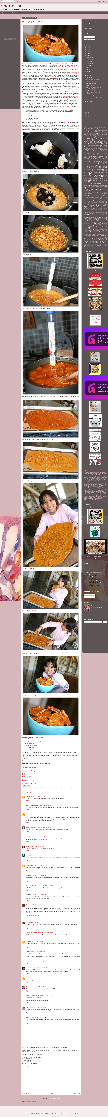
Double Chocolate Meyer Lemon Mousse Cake (93, 93)
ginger (85, 181)
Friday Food (103, 479)
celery (104, 143)
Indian (98, 189)
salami (104, 219)
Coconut (94, 156)
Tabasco (85, 234)
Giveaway (98, 181)
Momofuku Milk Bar (101, 201)
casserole (86, 143)
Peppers (93, 211)
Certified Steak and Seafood (94, 145)
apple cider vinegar (102, 128)
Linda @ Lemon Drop (31, 827)
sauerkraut (105, 220)
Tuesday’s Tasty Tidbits (93, 497)
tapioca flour (97, 234)
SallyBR (28, 951)
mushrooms (102, 202)
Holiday (52, 788)
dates (93, 169)
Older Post (77, 1093)
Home (5, 12)
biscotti (95, 135)
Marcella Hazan (88, 198)
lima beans (86, 193)
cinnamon (101, 155)
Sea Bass (97, 222)
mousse (85, 202)
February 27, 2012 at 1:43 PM (37, 846)
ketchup (85, 192)
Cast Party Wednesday (97, 474)
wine (105, 242)
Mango (101, 197)
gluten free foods (30, 1017)
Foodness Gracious (100, 478)
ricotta (105, 218)
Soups (85, 228)
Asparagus (104, 130)
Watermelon (86, 239)
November (88, 59)
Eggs (102, 172)
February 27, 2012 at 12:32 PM (45, 805)
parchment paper (43, 439)
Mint (89, 201)
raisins (101, 215)
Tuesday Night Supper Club (95, 496)
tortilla (85, 236)
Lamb (99, 192)
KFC (89, 192)
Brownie (91, 138)
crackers (87, 163)
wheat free (73, 788)
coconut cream (87, 157)
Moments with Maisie (53, 65)
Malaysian (89, 197)
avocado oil (92, 131)
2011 (86, 104)
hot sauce (94, 188)
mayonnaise (104, 198)
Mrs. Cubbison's (91, 202)
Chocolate (86, 153)
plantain (93, 212)
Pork (98, 213)
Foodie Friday (92, 478)
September (89, 63)
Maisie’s (24, 66)
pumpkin (91, 215)
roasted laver (86, 219)
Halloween (98, 186)
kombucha (94, 192)
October (88, 61)
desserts (99, 169)
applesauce (87, 130)
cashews (98, 142)
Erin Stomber (29, 967)
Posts (86, 37)
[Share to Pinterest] (30, 786)
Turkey (89, 237)
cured (91, 167)
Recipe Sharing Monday (99, 489)
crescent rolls (91, 166)
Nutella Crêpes (25, 774)
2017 (86, 47)
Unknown (28, 941)
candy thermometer (30, 308)
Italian (86, 190)
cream (92, 165)
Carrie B (28, 796)
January (88, 101)
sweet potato (91, 233)
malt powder (95, 197)
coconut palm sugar (88, 158)
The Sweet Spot (97, 493)
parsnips (100, 208)
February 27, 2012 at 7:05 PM (47, 932)
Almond (90, 127)
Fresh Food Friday (88, 479)
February (88, 77)
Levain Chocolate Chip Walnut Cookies (31, 771)
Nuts (56, 788)
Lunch (91, 195)
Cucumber (86, 167)
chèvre (97, 146)
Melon (86, 200)
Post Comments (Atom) (54, 1098)
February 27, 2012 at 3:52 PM (39, 875)
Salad (98, 219)
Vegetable (86, 238)
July (87, 67)
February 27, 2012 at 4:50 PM (35, 904)
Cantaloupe (102, 141)
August (88, 65)
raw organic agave (42, 741)
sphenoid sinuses (44, 75)
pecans (105, 209)
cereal (85, 145)
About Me (12, 12)
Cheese (105, 145)
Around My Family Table (100, 473)
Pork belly (103, 213)
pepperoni (87, 210)
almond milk (104, 127)
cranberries (94, 164)
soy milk (86, 229)
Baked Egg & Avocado (91, 83)
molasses (94, 201)
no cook (85, 205)
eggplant (95, 172)
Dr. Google (68, 83)
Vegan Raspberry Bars (64, 123)
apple (95, 128)
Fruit (103, 178)
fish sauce (98, 175)
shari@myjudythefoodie (32, 805)
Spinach (105, 229)
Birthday (103, 134)
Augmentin (67, 75)
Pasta (105, 208)
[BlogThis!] (25, 786)
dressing (90, 170)
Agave (31, 171)
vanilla (103, 237)
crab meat (105, 162)
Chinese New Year (95, 152)
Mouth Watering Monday (98, 487)
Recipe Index (21, 12)
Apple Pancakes (90, 85)
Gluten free (47, 788)
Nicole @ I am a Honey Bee (32, 995)
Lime (90, 193)
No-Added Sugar (93, 205)
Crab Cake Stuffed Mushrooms (93, 79)
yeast (86, 245)
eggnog (88, 172)
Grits (93, 186)
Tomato (102, 235)
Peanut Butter (94, 209)
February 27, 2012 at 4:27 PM (39, 894)
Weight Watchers (95, 239)
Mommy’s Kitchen (88, 487)
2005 (86, 116)
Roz (27, 904)
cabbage (87, 141)
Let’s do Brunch (103, 483)
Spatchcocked (99, 229)
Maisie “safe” (66, 122)
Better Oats (90, 134)
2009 (86, 108)
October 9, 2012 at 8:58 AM (41, 1017)
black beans (105, 135)
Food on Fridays (100, 477)
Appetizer (87, 128)
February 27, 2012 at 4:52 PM (35, 922)
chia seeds (86, 148)
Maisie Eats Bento (88, 28)
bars (95, 133)
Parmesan (95, 208)
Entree (86, 174)
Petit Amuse (104, 210)
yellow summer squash (92, 245)
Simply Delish (95, 491)
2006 (86, 114)
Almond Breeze (97, 127)
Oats (94, 207)
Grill (89, 186)
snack (68, 788)
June (87, 69)
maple (106, 197)
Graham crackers (94, 185)
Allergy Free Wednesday (95, 472)
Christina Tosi (95, 153)
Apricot (93, 130)
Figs (103, 174)
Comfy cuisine (29, 865)
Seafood (103, 222)
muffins (96, 202)
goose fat (87, 185)
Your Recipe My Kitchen (95, 499)
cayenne (99, 143)
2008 (86, 110)
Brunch (98, 138)
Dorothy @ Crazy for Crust (32, 855)
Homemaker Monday (88, 483)
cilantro (94, 155)
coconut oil (31, 743)
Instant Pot (104, 189)
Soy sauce (92, 229)
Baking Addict (29, 1007)
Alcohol (85, 127)
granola (101, 185)
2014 (86, 51)
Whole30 (98, 242)
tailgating (90, 234)
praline (97, 214)
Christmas (102, 153)
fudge (85, 180)
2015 (86, 49)
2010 (86, 106)
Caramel (85, 142)
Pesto (99, 210)
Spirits (86, 230)
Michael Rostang (98, 200)
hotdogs (99, 188)
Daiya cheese (87, 169)
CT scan (69, 73)
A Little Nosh (86, 472)
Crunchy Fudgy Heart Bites (28, 766)
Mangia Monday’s (92, 485)
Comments (88, 39)
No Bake (103, 204)
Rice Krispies (92, 218)
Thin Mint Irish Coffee (27, 770)
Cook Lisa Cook (11, 6)
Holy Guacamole (26, 777)
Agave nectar (31, 741)
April (34, 97)
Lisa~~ (94, 605)
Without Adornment (44, 103)
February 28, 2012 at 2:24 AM (38, 978)
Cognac (100, 158)
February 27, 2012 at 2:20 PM (46, 855)
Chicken (92, 148)
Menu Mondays (91, 486)
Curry (95, 167)
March (88, 75)
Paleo (105, 207)
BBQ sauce (104, 133)
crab (100, 162)
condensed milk (96, 159)
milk (103, 200)
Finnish (90, 175)
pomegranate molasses (101, 212)
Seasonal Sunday (88, 491)
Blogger (79, 1113)
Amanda (63, 96)
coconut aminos (102, 156)
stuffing (92, 231)
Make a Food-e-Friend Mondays (91, 484)
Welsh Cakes (25, 773)
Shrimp (91, 225)
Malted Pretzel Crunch (91, 90)
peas (101, 209)
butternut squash (104, 140)
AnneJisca (28, 986)
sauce (100, 220)
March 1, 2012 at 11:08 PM (46, 995)
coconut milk (94, 157)
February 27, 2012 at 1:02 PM (47, 836)
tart (102, 234)
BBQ (99, 133)
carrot (91, 142)
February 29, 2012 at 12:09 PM (39, 986)
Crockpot (103, 166)
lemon (103, 192)
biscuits (99, 135)
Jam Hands (96, 483)
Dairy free (31, 788)
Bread (91, 137)
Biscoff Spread (90, 135)
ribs (101, 217)
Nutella (101, 205)
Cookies (91, 161)
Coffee (95, 158)
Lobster (102, 193)
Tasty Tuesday (91, 492)
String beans (86, 231)
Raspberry (90, 217)
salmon (85, 220)
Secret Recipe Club (66, 99)
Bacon (98, 131)
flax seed (87, 176)
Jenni (27, 814)
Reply (27, 800)
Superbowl (102, 231)
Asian (97, 130)
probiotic (77, 75)
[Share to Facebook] (28, 786)
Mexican (91, 200)
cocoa (89, 156)
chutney (85, 154)
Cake (91, 141)
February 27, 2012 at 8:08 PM (38, 941)
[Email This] (24, 786)
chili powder (91, 150)
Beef (85, 134)
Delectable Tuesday (88, 476)
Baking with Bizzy (88, 474)
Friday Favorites (96, 479)
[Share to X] (27, 786)
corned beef (87, 162)
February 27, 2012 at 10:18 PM (40, 967)
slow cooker (89, 226)
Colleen (28, 846)
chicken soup (98, 149)
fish (93, 175)
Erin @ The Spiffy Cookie (32, 885)
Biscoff (85, 135)
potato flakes (91, 214)
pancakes (88, 208)
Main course (102, 195)
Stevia (97, 230)
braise (86, 137)
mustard (85, 204)
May (87, 71)
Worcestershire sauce (88, 244)
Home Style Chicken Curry (28, 780)
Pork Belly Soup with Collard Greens (30, 769)
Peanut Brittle (27, 128)
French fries (91, 178)
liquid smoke (96, 193)
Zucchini (105, 245)
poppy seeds (92, 213)
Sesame (99, 223)
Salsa (89, 220)
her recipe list (66, 106)
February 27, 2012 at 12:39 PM (36, 814)
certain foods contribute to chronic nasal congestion (54, 85)
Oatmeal (88, 207)
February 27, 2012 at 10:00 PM (37, 951)
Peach (87, 209)
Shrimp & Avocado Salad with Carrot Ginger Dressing (94, 88)
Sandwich (95, 220)
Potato (85, 214)
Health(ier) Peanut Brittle (33, 738)
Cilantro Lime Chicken (27, 776)
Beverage (97, 134)
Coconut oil (24, 171)
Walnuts (102, 238)
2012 (86, 55)
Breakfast (98, 137)
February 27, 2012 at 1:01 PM (44, 827)
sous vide (99, 228)
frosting (97, 178)
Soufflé (103, 226)
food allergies (42, 788)
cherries (87, 146)
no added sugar (93, 204)
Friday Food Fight (88, 480)
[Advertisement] (51, 1080)
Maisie (52, 76)
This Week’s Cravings (92, 495)
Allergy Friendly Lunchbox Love (94, 473)
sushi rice (85, 233)
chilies (98, 150)
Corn (97, 161)
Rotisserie (93, 219)
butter (90, 140)
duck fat (98, 170)
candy (27, 788)
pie (85, 212)
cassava (103, 142)
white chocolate (90, 242)
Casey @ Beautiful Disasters (33, 932)
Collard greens (88, 159)
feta (99, 174)
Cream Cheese (101, 165)
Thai (88, 235)
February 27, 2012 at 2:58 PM (40, 865)
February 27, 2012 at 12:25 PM (38, 796)
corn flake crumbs (103, 161)
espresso (95, 174)
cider (90, 154)
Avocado (86, 131)
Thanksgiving (95, 235)
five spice (105, 175)
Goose (106, 183)
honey (87, 188)
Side (97, 225)
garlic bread (98, 180)
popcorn (85, 213)
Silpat (36, 439)
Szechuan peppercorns (101, 233)
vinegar (95, 238)
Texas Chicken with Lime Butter (29, 767)
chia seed (103, 146)
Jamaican (100, 190)
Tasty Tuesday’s (99, 492)
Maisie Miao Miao (56, 89)
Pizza (89, 212)
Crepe (85, 166)
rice (104, 217)
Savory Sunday (100, 490)
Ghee (104, 180)
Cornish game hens (94, 162)
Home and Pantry (99, 482)
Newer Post (25, 1093)
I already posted (52, 99)
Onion (99, 207)
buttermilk (97, 140)
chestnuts (92, 146)
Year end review (104, 244)
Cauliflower (92, 143)
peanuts (35, 745)
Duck (95, 170)
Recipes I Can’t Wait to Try (90, 490)
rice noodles (99, 218)
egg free (36, 788)
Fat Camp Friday (92, 477)
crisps (97, 166)
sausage (87, 222)
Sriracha (92, 230)
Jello (105, 190)
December (88, 57)
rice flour (85, 218)
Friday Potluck (95, 480)
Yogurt (99, 245)
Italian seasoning (93, 190)
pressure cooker (103, 214)
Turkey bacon (97, 236)
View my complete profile (96, 607)
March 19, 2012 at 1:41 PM (39, 1007)
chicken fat (90, 149)
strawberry (103, 230)
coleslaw (105, 158)
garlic (90, 180)
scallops (91, 222)
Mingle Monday (98, 486)
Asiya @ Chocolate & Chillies (33, 836)
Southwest (104, 228)
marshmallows (96, 198)
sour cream (92, 228)
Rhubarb (97, 217)
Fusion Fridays (91, 482)
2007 (86, 112)
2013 (86, 53)
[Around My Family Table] (95, 361)
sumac (96, 231)
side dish (104, 225)
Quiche (96, 215)
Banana (90, 133)
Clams (85, 156)
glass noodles (87, 183)
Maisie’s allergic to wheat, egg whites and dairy (66, 66)
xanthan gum (97, 244)
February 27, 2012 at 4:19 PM (46, 885)
